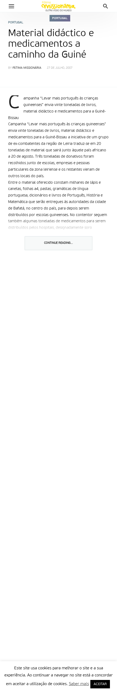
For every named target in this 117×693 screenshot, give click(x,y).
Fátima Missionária (27, 68)
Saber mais (79, 684)
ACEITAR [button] (100, 684)
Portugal (59, 18)
